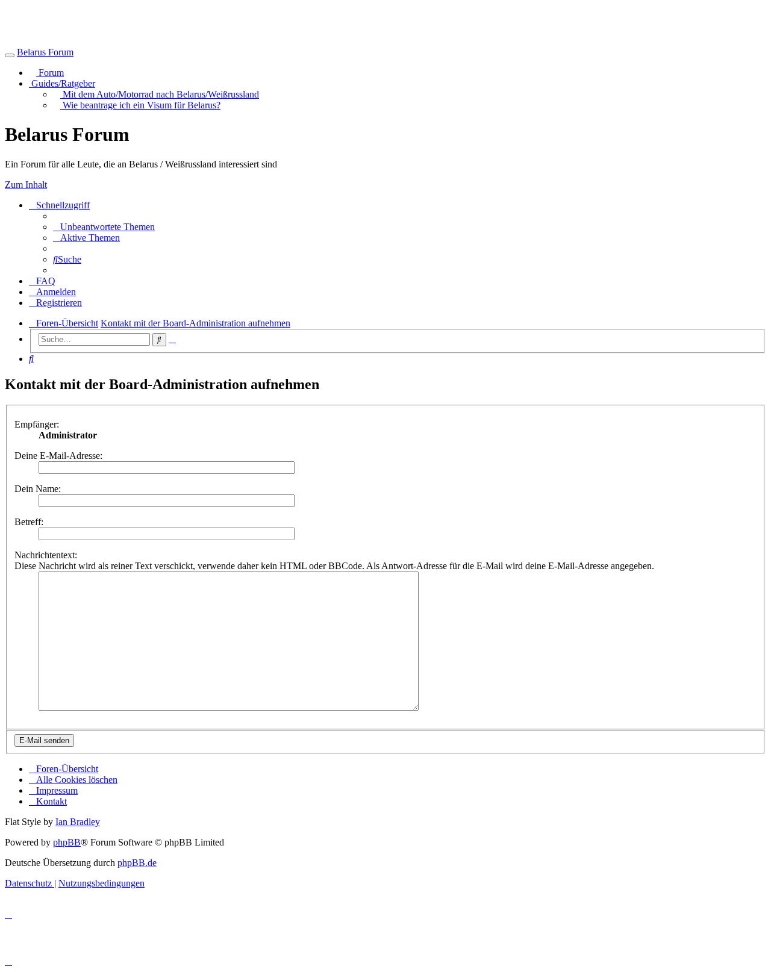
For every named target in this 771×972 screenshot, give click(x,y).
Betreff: (28, 522)
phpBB (67, 842)
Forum (50, 72)
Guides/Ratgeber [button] (62, 83)
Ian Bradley (77, 822)
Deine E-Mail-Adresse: (58, 455)
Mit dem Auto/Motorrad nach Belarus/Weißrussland (159, 94)
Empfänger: (36, 424)
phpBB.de (137, 863)
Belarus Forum (45, 52)
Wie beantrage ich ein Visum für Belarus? (140, 105)
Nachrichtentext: (45, 555)
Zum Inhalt (26, 184)
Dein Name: (37, 489)
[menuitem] (104, 227)
